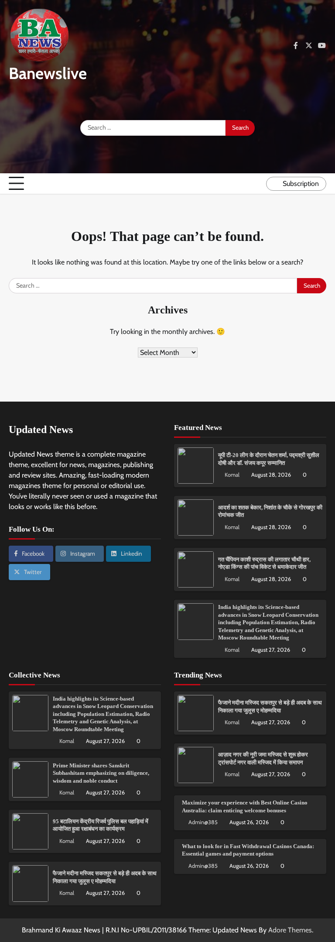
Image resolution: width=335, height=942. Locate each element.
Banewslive (48, 73)
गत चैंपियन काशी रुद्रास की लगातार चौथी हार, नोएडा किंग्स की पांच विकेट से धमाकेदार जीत (264, 563)
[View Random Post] (257, 183)
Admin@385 (203, 822)
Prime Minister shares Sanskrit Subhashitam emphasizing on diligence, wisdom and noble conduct (101, 773)
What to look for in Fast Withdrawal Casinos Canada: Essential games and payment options (248, 850)
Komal (232, 474)
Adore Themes (290, 930)
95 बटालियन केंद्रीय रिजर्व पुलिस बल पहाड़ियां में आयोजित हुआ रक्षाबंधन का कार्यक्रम (100, 825)
